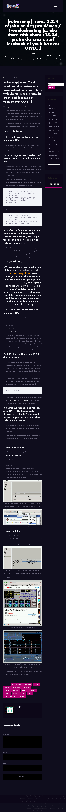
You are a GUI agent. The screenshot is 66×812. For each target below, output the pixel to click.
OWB (23, 690)
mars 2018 (52, 141)
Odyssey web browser (11, 690)
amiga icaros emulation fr (15, 107)
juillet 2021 (52, 105)
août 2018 (52, 137)
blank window (16, 684)
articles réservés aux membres (13, 283)
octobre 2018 (53, 134)
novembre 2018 (54, 130)
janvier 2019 (53, 123)
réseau (7, 693)
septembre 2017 (54, 159)
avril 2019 (52, 112)
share (23, 693)
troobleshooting (10, 696)
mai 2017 (52, 166)
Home (33, 53)
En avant (28, 107)
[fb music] (51, 184)
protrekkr (32, 690)
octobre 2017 (53, 155)
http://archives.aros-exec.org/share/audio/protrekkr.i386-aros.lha (20, 329)
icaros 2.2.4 (16, 687)
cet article (12, 400)
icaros (7, 687)
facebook (28, 684)
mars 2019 (52, 116)
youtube (21, 696)
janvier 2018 (53, 148)
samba (15, 693)
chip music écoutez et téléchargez (14, 292)
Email (5, 763)
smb (29, 693)
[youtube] (55, 184)
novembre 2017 (54, 152)
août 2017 (52, 162)
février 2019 (53, 119)
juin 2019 (52, 109)
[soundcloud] (58, 184)
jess (9, 78)
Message (6, 735)
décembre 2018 (54, 126)
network (26, 687)
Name (5, 752)
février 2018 (53, 144)
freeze (36, 684)
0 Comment (20, 78)
